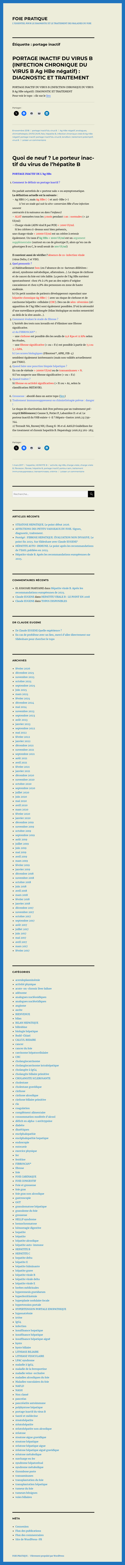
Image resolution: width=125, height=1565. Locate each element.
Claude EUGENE (24, 596)
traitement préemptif (82, 137)
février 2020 (22, 813)
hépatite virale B (25, 1274)
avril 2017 (21, 942)
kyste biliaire (23, 1347)
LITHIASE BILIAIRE (27, 1351)
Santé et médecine (26, 1415)
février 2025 (22, 698)
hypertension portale (28, 1304)
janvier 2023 (22, 724)
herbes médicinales (27, 1287)
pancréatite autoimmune (30, 1403)
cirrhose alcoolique (26, 1095)
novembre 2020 (24, 779)
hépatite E (21, 1262)
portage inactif (27, 137)
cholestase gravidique (28, 1086)
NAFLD (19, 1385)
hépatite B (51, 133)
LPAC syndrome (24, 1360)
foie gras (20, 1189)
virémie (53, 471)
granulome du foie (26, 1210)
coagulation (22, 1108)
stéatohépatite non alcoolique (33, 1428)
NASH (19, 1390)
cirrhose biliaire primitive (30, 1099)
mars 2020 (21, 809)
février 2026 (22, 668)
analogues (81, 130)
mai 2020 (21, 800)
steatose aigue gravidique (30, 1437)
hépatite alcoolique (27, 1240)
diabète (19, 1125)
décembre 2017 (24, 907)
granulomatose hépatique (31, 1206)
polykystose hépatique (29, 1407)
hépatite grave (24, 1270)
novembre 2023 (24, 711)
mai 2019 (20, 852)
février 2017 (22, 950)
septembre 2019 (25, 835)
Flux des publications (28, 1530)
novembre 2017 (24, 912)
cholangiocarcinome (27, 1061)
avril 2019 (21, 856)
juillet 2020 (22, 792)
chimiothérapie (20, 133)
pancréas (20, 1398)
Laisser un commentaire (34, 140)
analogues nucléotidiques (30, 1001)
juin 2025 (21, 689)
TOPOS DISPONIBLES (54, 601)
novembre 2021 (24, 749)
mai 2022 (21, 732)
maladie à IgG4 (24, 1364)
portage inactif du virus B (44, 130)
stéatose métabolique (28, 1454)
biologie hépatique (26, 1031)
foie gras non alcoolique (29, 1193)
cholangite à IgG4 (26, 1069)
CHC (17, 1056)
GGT (18, 1202)
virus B (15, 140)
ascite (18, 1009)
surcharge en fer (25, 1458)
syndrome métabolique (29, 1467)
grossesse (21, 1215)
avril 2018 (21, 890)
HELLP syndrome (25, 1219)
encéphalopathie (25, 1133)
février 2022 (22, 736)
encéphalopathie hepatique (31, 1138)
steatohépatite (24, 1420)
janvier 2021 (22, 771)
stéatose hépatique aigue (30, 1445)
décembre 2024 (24, 702)
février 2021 (22, 766)
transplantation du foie (29, 1480)
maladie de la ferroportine (31, 1368)
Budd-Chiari (22, 1035)
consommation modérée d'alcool (35, 1116)
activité (53, 465)
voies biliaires (23, 1497)
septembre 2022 (25, 728)
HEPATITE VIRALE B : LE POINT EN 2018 (65, 596)
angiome (20, 1005)
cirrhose (20, 1091)
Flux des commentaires (29, 1535)
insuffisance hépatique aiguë (32, 1338)
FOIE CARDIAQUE (25, 1176)
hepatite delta (23, 1257)
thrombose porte (25, 1471)
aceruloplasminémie (27, 980)
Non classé (21, 1394)
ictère (18, 1317)
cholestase (21, 1082)
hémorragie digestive (28, 1227)
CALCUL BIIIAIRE (25, 1039)
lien (62, 396)
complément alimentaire (30, 1112)
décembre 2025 (24, 672)
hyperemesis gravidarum (30, 1291)
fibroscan (19, 468)
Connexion (22, 1526)
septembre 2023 (25, 715)
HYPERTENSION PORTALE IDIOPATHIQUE (40, 1309)
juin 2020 (21, 796)
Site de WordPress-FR (28, 1539)
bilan (18, 1018)
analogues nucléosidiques (30, 997)
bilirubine (21, 1027)
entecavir (21, 1146)
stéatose (20, 1433)
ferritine (20, 1159)
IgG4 (18, 1321)
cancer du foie (23, 1048)
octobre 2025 (23, 681)
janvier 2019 (22, 869)
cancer (19, 1044)
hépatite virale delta (27, 1279)
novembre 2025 (24, 677)
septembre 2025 (25, 685)
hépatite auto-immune (29, 1244)
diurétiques (22, 1129)
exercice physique (26, 1150)
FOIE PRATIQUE (30, 18)
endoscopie (22, 1142)
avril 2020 (21, 805)
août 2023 (21, 719)
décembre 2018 (24, 873)
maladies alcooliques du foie (32, 1377)
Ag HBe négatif (67, 130)
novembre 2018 (24, 877)
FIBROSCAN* (23, 1163)
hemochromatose (26, 1223)
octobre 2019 (23, 830)
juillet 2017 (22, 929)
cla (17, 1103)
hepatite (30, 465)
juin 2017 (20, 933)
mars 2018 (21, 895)
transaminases (41, 471)
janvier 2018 (22, 903)
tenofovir (66, 137)
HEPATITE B (41, 465)
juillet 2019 (22, 843)
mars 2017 (21, 946)
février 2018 (22, 899)
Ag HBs (62, 465)
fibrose (28, 468)
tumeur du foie (24, 1488)
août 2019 (21, 839)
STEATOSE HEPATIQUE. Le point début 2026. (42, 524)
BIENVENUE (22, 1014)
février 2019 (22, 865)
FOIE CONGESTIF (25, 1180)
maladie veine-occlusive (30, 1373)
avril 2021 (21, 762)
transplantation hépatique (31, 1484)
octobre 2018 (23, 882)
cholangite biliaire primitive (32, 1074)
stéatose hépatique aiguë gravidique (37, 1450)
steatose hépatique (26, 1441)
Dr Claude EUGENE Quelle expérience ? (38, 630)
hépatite (20, 1236)
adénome (21, 992)
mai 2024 (21, 706)
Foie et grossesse (25, 1185)
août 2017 (21, 924)
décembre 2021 (24, 745)
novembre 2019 (24, 826)
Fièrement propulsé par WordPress (47, 1556)
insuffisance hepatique (29, 1330)
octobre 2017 (23, 916)
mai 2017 (20, 937)
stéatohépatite (24, 1424)
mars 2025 (21, 694)
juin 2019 (21, 848)
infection (20, 1326)
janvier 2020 (22, 818)
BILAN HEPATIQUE (26, 1022)
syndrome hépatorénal (29, 1462)
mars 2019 (21, 860)
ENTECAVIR (34, 133)
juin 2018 (20, 886)
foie (43, 133)
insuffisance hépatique (29, 1334)
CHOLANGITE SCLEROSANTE (32, 1078)
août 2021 (21, 758)
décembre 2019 (24, 822)
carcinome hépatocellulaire (31, 1052)
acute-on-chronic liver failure (33, 988)
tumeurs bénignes (26, 1492)
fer (17, 1155)
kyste (18, 1343)
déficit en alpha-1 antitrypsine (33, 1121)
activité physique (25, 984)
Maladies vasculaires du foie (32, 1381)
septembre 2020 (25, 788)
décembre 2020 (24, 775)
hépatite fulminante (27, 1266)
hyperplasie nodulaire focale (32, 1300)
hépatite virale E (25, 1283)
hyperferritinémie (26, 1296)
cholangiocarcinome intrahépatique (37, 1065)
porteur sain (65, 468)
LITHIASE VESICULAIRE (29, 1356)
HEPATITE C (22, 1253)
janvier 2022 (22, 741)
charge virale (73, 465)
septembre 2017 (24, 920)
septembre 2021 (25, 753)
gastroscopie (23, 1197)
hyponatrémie (24, 1313)
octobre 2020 (23, 783)
